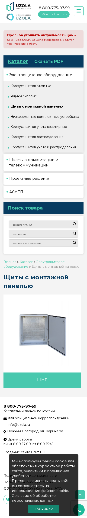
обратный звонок (54, 14)
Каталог (18, 61)
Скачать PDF (48, 61)
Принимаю (43, 509)
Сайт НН (38, 452)
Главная (9, 262)
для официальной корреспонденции (38, 418)
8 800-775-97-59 (54, 8)
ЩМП (42, 380)
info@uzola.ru (19, 425)
